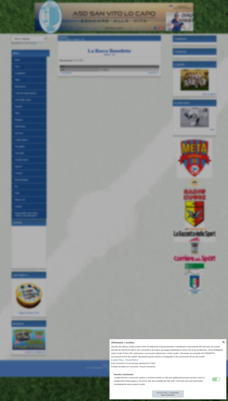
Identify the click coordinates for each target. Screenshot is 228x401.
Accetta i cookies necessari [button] (168, 394)
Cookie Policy (117, 360)
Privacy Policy (131, 360)
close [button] (223, 342)
